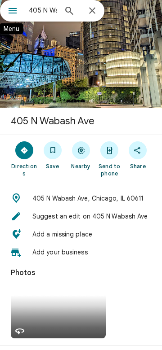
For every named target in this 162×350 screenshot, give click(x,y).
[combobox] (43, 10)
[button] (81, 198)
